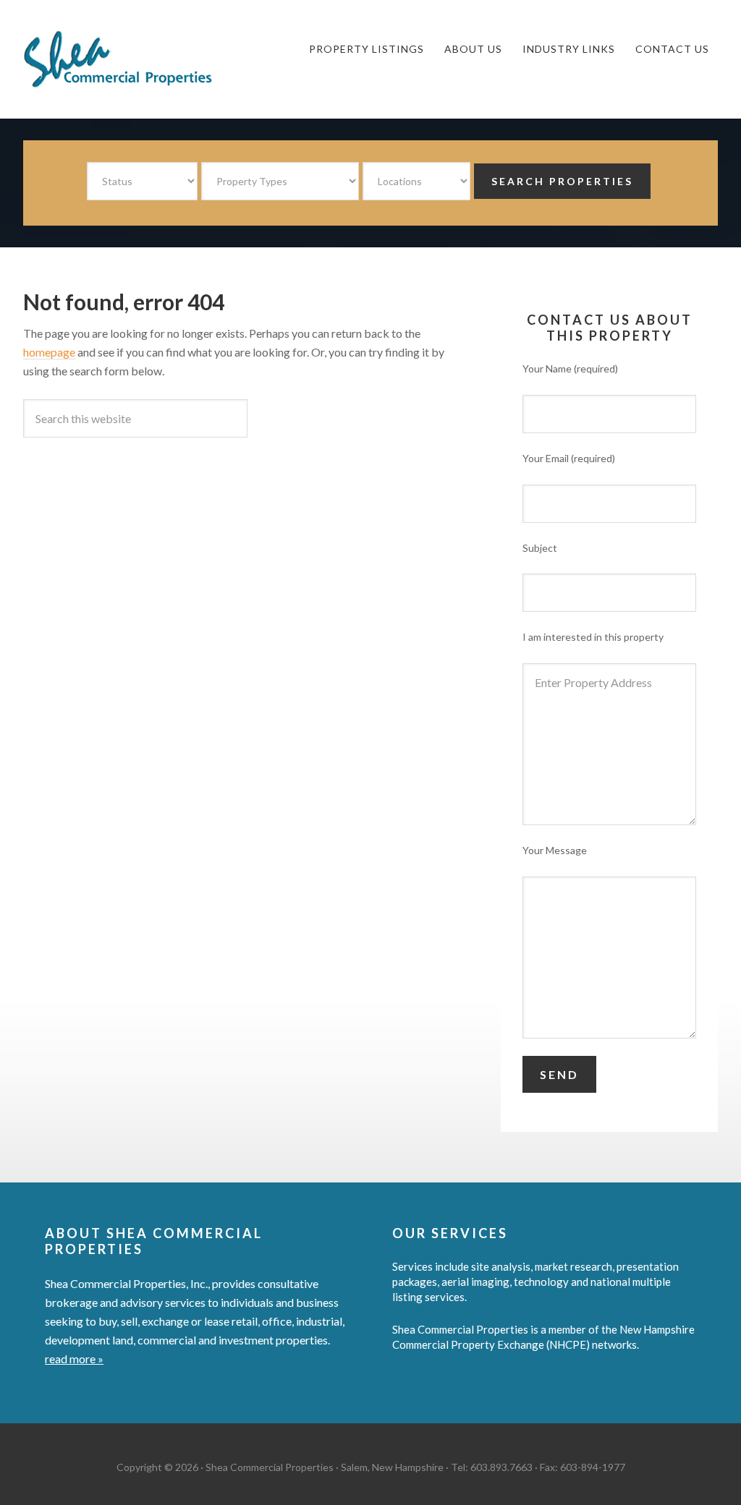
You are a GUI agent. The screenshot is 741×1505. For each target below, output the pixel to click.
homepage (49, 352)
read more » (74, 1358)
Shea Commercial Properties (131, 59)
